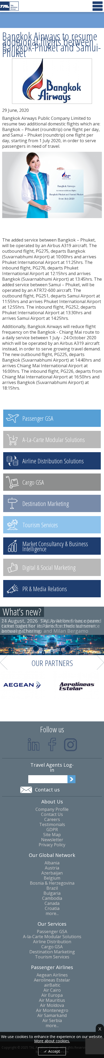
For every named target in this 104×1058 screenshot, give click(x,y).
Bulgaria (52, 893)
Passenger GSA (52, 931)
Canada (52, 903)
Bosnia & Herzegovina (52, 883)
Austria (52, 868)
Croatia (52, 908)
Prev (3, 662)
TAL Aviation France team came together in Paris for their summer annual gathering (50, 626)
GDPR (52, 829)
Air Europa (52, 995)
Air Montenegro (52, 1010)
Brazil (52, 888)
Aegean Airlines (52, 975)
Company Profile (52, 809)
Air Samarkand (52, 1015)
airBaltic (52, 985)
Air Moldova (52, 1005)
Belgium (52, 878)
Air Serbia (52, 1020)
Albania (52, 862)
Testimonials (52, 824)
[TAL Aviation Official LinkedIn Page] (33, 744)
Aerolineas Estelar (52, 980)
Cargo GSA (52, 946)
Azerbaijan (52, 873)
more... (52, 913)
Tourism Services (52, 956)
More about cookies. (52, 1041)
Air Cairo (52, 990)
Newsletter (52, 839)
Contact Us (52, 814)
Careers (52, 819)
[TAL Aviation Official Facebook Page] (52, 744)
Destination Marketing (52, 951)
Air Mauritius (52, 1000)
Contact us (47, 789)
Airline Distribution (52, 941)
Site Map (52, 834)
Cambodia (52, 898)
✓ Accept (52, 1051)
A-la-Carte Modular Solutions (52, 936)
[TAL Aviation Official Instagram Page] (70, 744)
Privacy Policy (52, 844)
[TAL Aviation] (9, 6)
